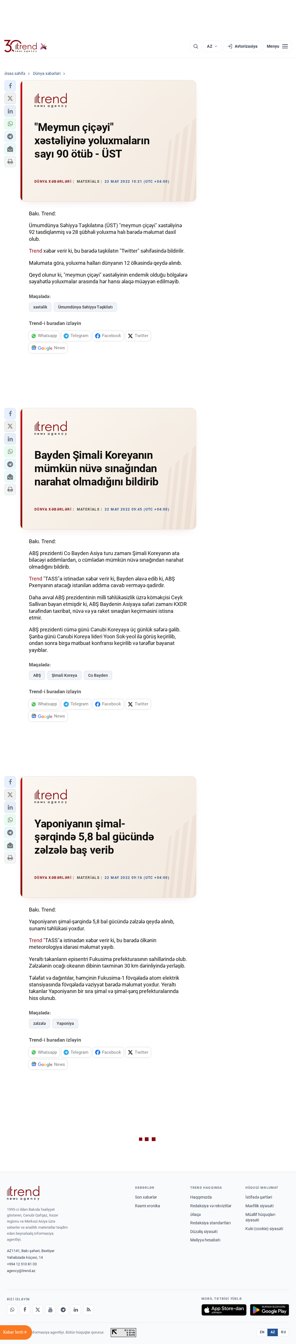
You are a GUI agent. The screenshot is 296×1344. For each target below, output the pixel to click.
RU (283, 1332)
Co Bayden (98, 675)
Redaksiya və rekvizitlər (211, 1206)
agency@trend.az (21, 1271)
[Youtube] (50, 1310)
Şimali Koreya (64, 675)
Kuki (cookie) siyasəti (264, 1228)
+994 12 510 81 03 (22, 1264)
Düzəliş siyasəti (203, 1231)
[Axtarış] (195, 46)
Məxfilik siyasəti (259, 1206)
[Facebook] (25, 1310)
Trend (35, 251)
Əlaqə (195, 1214)
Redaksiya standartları (210, 1223)
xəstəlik (40, 307)
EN (262, 1332)
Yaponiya (65, 1023)
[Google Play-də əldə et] (269, 1310)
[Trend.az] (25, 46)
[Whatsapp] (12, 1310)
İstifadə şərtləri (258, 1197)
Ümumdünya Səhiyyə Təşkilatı (85, 307)
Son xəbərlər (146, 1197)
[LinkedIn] (76, 1310)
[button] (10, 85)
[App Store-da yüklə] (224, 1310)
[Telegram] (63, 1310)
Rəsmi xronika (147, 1206)
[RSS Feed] (88, 1310)
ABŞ (37, 675)
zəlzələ (39, 1023)
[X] (37, 1310)
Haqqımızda (201, 1197)
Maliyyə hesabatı (205, 1240)
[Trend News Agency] (23, 1193)
